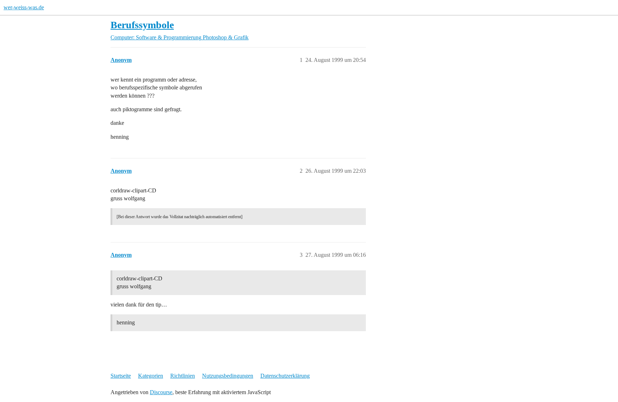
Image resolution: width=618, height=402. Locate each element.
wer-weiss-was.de (24, 7)
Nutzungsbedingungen (227, 376)
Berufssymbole (142, 24)
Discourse (161, 392)
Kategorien (150, 376)
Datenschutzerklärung (285, 376)
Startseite (121, 376)
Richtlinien (182, 376)
